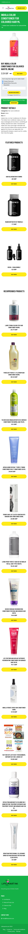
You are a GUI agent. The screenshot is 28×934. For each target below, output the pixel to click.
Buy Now (19, 73)
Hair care (10, 111)
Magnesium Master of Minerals (14, 222)
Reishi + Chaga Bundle (14, 267)
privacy (11, 95)
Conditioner (16, 111)
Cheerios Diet (7, 905)
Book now (14, 103)
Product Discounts (9, 81)
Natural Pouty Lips (9, 902)
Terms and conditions (19, 929)
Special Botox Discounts (10, 83)
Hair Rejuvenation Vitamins (14, 177)
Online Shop (21, 8)
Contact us (9, 929)
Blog (5, 908)
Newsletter (7, 85)
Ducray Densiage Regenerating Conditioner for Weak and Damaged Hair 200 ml (14, 611)
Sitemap (18, 931)
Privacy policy (11, 931)
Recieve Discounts (14, 92)
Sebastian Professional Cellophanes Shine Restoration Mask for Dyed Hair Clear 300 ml (14, 855)
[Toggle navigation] (3, 8)
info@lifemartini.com (6, 2)
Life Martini (7, 899)
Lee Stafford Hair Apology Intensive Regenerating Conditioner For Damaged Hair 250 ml (14, 660)
